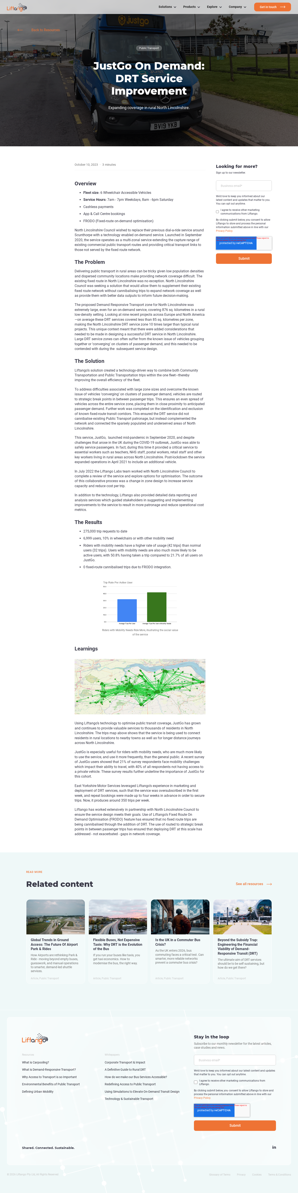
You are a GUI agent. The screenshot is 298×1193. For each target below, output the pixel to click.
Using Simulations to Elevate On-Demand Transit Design (142, 1091)
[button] (167, 7)
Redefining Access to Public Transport (130, 1084)
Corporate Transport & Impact (125, 1062)
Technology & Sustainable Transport (129, 1099)
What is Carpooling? (35, 1062)
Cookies (257, 1174)
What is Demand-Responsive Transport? (49, 1069)
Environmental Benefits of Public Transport (51, 1084)
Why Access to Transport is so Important (49, 1077)
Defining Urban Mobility (37, 1091)
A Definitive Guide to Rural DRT (125, 1069)
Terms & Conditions (279, 1174)
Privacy (241, 1174)
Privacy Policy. (224, 230)
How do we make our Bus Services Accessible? (136, 1077)
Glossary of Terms (219, 1174)
